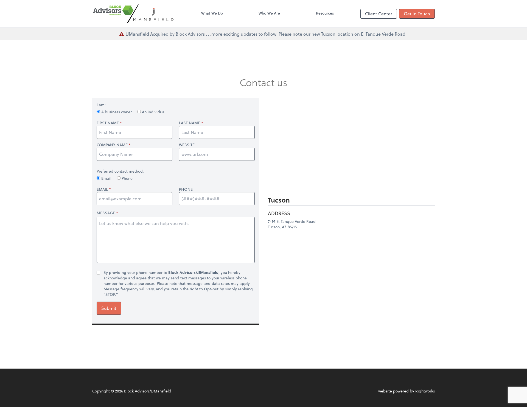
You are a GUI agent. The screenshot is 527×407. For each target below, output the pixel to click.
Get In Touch (417, 13)
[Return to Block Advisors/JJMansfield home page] (133, 13)
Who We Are (269, 13)
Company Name (112, 145)
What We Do (212, 13)
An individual (153, 112)
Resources (325, 13)
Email (106, 178)
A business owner (116, 112)
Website (187, 145)
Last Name (189, 123)
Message (106, 213)
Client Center (378, 13)
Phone (126, 178)
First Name (108, 123)
